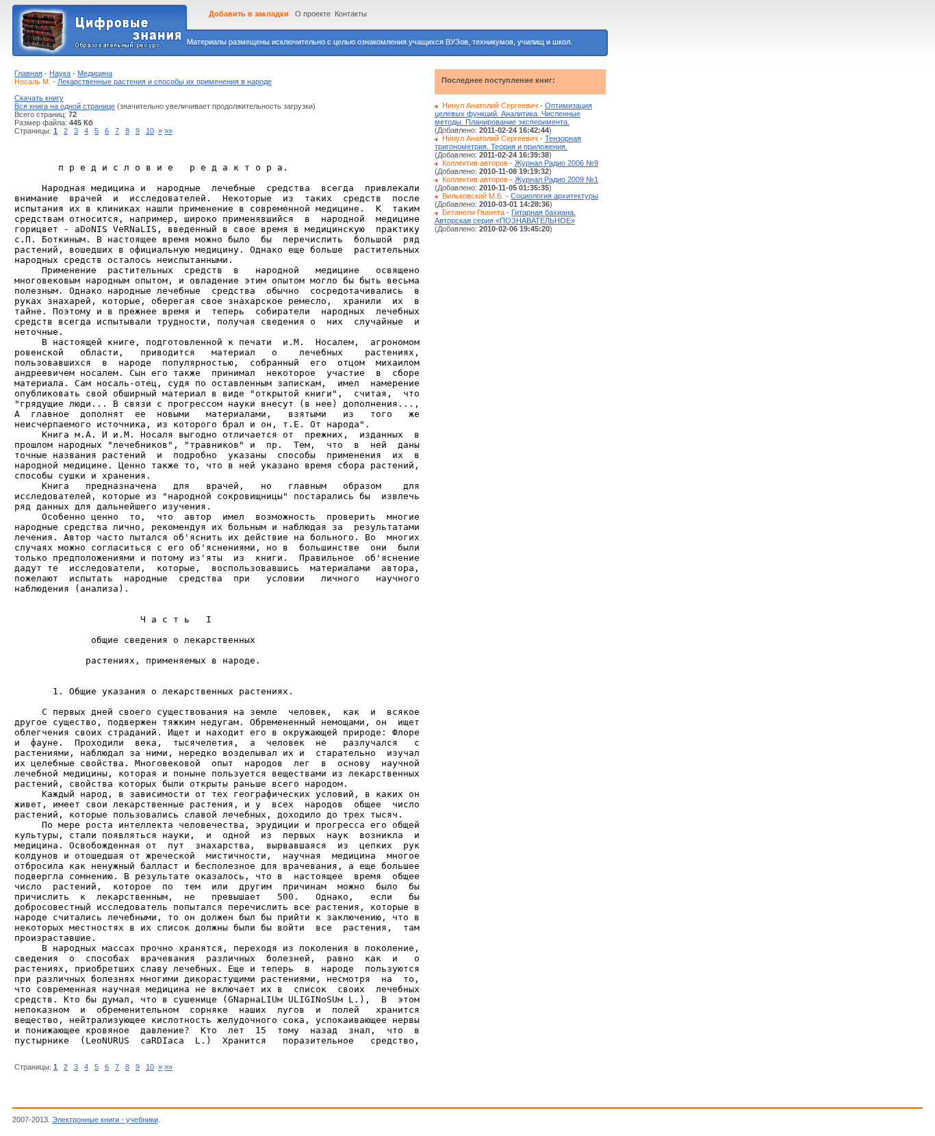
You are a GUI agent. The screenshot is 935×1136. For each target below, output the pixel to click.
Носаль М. (32, 81)
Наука (60, 73)
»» (168, 131)
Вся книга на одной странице (64, 106)
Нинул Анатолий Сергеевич (490, 105)
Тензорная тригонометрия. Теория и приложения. (508, 142)
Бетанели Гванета (473, 212)
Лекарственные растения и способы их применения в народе (164, 81)
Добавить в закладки (249, 14)
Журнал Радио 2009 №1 (556, 179)
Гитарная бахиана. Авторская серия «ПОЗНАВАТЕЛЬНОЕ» (505, 216)
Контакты (351, 14)
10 (150, 131)
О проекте (313, 14)
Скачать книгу (39, 98)
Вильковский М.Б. (473, 196)
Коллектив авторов (475, 163)
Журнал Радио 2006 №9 (556, 163)
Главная (28, 73)
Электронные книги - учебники (105, 1119)
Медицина (94, 73)
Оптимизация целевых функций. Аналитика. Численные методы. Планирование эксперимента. (513, 113)
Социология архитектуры (554, 196)
